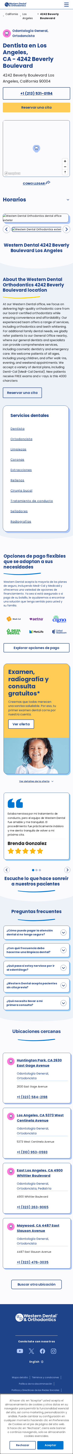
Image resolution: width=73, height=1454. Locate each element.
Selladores (19, 511)
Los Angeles (27, 16)
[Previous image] (6, 229)
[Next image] (66, 229)
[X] (31, 1353)
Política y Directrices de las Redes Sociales (35, 1390)
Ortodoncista (21, 439)
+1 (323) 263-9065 (32, 1207)
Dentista (17, 429)
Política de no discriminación (35, 1383)
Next (67, 870)
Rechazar (22, 1445)
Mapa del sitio (20, 1377)
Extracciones (21, 470)
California (11, 14)
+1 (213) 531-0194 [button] (36, 93)
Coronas (17, 459)
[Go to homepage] (15, 4)
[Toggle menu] (66, 4)
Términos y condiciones (45, 1377)
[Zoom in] (65, 161)
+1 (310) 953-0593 (32, 1152)
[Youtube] (20, 1352)
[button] (36, 200)
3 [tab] (40, 870)
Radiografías (20, 521)
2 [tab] (36, 870)
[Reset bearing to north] (65, 172)
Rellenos (17, 480)
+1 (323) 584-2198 (32, 1097)
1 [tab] (33, 870)
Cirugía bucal (21, 490)
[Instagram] (53, 1353)
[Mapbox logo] (12, 173)
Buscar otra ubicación (37, 1284)
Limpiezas (18, 449)
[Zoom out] (65, 166)
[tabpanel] (36, 826)
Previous (7, 870)
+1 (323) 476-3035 (32, 1262)
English (34, 1361)
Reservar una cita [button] (36, 107)
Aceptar (50, 1445)
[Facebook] (42, 1353)
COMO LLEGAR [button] (34, 183)
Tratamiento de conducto (31, 501)
